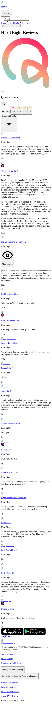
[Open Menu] (11, 13)
